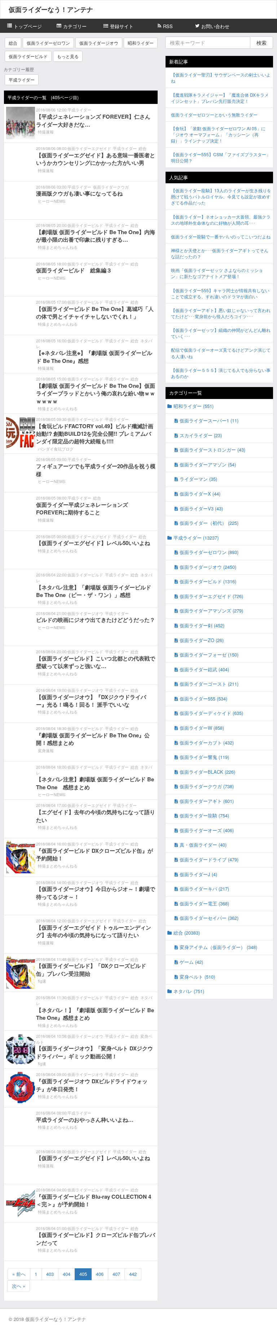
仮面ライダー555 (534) (203, 698)
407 (116, 1273)
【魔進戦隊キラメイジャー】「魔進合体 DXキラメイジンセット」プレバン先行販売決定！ (220, 98)
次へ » (18, 1285)
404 (66, 1273)
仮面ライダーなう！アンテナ (51, 9)
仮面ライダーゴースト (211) (209, 683)
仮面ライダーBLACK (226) (207, 771)
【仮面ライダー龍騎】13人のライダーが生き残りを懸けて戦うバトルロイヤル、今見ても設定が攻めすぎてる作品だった (221, 196)
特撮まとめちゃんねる (58, 247)
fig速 (42, 981)
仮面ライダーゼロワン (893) (209, 552)
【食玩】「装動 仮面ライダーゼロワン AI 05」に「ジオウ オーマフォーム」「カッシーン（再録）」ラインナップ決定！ (218, 134)
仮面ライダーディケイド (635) (211, 713)
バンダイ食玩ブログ (56, 449)
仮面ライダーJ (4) (198, 874)
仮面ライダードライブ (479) (209, 859)
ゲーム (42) (191, 961)
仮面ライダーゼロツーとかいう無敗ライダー (214, 114)
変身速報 (46, 750)
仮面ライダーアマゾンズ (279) (211, 610)
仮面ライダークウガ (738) (207, 786)
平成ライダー (22, 79)
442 (133, 1273)
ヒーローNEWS (51, 201)
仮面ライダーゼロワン (48, 43)
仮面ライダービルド (28, 56)
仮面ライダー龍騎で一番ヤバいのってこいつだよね (221, 236)
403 (50, 1273)
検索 (261, 42)
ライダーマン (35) (198, 478)
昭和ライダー (141, 43)
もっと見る (68, 56)
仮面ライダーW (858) (202, 727)
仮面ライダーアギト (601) (207, 801)
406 (100, 1273)
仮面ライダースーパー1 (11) (209, 420)
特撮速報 (46, 132)
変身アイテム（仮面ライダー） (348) (218, 947)
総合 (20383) (186, 932)
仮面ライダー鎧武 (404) (204, 669)
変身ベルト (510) (197, 976)
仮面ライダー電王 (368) (204, 903)
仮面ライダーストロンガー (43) (212, 449)
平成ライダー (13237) (196, 537)
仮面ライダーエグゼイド (89, 148)
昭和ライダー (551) (193, 406)
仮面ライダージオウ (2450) (208, 566)
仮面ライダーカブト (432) (207, 742)
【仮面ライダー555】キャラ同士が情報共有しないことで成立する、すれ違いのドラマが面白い (220, 293)
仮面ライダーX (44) (200, 493)
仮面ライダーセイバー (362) (209, 917)
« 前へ (19, 1273)
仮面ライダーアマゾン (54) (208, 464)
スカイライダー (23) (201, 435)
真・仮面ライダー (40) (203, 844)
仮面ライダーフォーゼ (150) (209, 654)
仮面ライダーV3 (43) (201, 508)
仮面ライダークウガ (111, 187)
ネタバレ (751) (188, 991)
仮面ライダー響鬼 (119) (204, 757)
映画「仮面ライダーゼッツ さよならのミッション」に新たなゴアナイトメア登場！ (217, 273)
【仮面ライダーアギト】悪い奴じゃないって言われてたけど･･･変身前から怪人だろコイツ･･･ (221, 313)
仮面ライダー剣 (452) (202, 625)
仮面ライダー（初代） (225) (209, 522)
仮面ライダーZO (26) (202, 640)
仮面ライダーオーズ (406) (207, 830)
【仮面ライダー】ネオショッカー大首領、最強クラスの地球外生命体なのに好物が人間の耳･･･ (221, 220)
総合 (13, 43)
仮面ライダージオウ (98, 43)
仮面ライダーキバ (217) (204, 888)
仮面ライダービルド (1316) (208, 581)
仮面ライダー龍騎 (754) (204, 815)
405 (83, 1273)
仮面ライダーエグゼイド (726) (211, 596)
